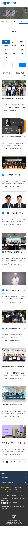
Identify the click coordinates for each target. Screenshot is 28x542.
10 (21, 461)
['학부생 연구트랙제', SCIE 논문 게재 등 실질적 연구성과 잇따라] (14, 433)
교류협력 (6, 46)
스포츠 (6, 58)
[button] (3, 21)
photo (14, 42)
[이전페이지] (5, 462)
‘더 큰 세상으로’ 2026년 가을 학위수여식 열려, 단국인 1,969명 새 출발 (15, 98)
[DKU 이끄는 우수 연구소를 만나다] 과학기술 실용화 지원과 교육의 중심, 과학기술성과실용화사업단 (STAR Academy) (14, 328)
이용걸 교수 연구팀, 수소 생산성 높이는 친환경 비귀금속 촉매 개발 (15, 213)
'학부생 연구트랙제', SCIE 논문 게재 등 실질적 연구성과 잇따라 (12, 443)
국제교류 (14, 46)
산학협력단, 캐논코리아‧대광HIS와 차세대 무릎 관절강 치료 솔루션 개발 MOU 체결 (14, 366)
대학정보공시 (17, 487)
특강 (22, 50)
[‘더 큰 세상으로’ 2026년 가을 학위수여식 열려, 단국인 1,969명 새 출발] (14, 88)
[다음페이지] (23, 462)
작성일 (22, 73)
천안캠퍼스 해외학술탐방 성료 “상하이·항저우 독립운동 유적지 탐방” (14, 405)
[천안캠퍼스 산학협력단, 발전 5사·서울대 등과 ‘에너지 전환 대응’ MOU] (14, 241)
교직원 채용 (8, 489)
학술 (14, 54)
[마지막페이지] (25, 462)
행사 (22, 54)
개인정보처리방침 (5, 487)
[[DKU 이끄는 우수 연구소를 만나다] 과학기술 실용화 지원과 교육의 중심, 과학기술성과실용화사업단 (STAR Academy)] (14, 318)
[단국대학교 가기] (9, 3)
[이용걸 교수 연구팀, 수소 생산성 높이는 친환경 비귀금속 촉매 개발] (14, 203)
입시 (14, 50)
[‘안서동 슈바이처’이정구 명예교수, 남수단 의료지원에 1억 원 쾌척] (14, 280)
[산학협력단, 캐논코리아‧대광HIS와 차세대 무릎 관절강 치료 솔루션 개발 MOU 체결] (14, 356)
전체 (6, 42)
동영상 (21, 42)
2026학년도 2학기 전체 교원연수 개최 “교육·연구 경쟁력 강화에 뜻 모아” (15, 175)
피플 (6, 54)
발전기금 (22, 46)
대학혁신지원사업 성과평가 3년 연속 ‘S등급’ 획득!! (14, 137)
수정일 (23, 75)
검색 (22, 65)
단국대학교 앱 (8, 491)
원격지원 (18, 491)
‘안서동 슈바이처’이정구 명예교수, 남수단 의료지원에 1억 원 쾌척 (14, 290)
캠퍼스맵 (17, 489)
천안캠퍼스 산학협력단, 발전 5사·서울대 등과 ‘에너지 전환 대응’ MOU (15, 252)
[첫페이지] (3, 462)
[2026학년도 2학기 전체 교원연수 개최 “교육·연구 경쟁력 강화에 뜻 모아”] (14, 164)
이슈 (6, 50)
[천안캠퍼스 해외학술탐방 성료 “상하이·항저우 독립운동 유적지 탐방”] (14, 394)
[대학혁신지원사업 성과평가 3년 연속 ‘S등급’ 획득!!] (14, 126)
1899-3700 (13, 503)
